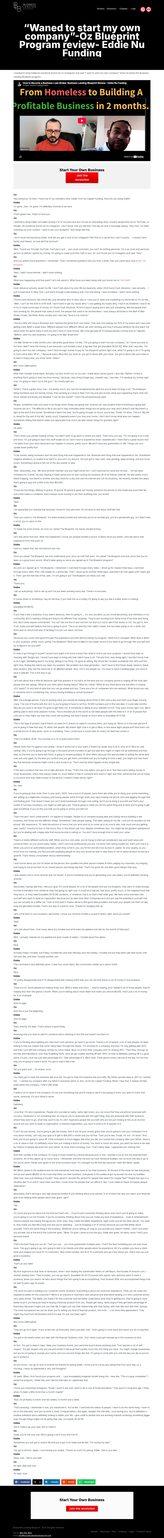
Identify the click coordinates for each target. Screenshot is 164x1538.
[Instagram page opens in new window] (142, 9)
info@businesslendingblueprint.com (35, 1535)
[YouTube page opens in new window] (148, 9)
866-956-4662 (26, 1533)
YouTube (124, 280)
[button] (22, 1482)
